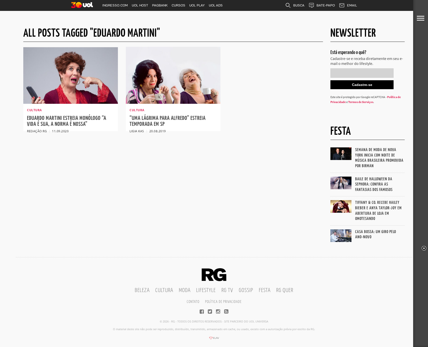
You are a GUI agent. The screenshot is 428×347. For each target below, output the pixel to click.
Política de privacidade (223, 302)
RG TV (227, 290)
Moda (184, 290)
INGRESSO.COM (115, 5)
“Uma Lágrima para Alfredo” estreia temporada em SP (168, 121)
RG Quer (284, 290)
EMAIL (352, 5)
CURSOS (178, 5)
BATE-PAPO (326, 5)
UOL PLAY (197, 5)
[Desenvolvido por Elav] (214, 339)
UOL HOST (140, 5)
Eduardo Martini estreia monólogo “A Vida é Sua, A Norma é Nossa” (66, 121)
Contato (193, 302)
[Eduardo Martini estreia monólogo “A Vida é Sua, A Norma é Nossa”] (70, 102)
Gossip (246, 290)
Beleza (142, 290)
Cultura (164, 290)
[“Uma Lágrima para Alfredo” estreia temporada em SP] (173, 102)
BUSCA (298, 5)
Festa (264, 290)
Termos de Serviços (360, 102)
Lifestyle (206, 290)
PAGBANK (160, 5)
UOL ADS (216, 5)
